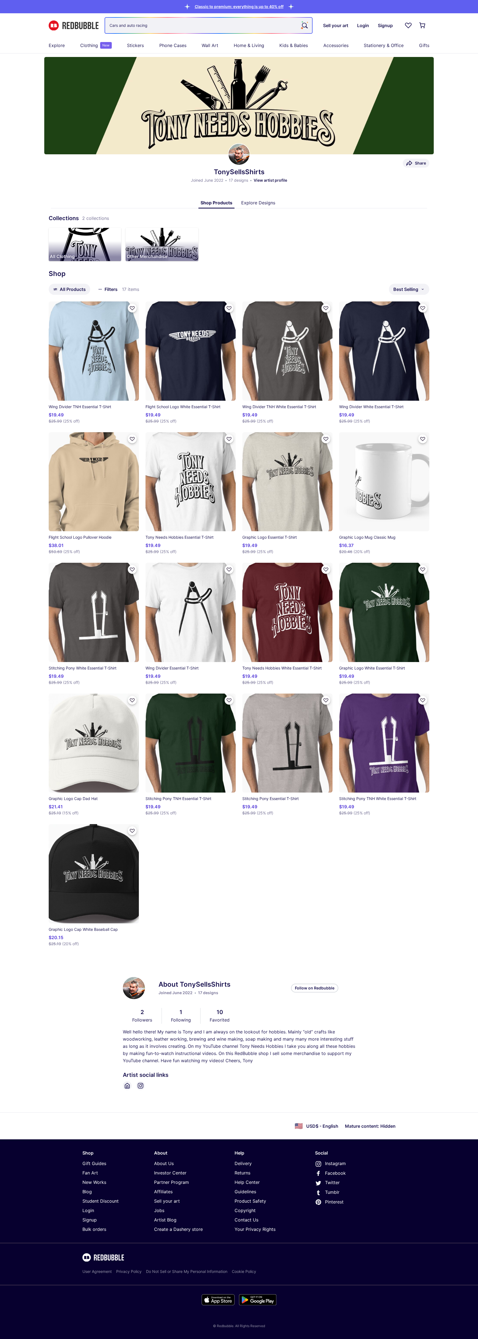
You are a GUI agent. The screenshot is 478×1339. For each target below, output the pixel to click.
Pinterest (334, 1202)
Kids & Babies (293, 45)
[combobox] (208, 25)
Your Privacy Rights (255, 1229)
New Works (94, 1182)
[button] (239, 6)
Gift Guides (94, 1163)
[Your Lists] (408, 25)
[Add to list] (132, 308)
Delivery (243, 1163)
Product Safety (250, 1201)
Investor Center (170, 1173)
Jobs (159, 1210)
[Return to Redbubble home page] (73, 25)
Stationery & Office (384, 45)
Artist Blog (165, 1220)
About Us (164, 1163)
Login (88, 1210)
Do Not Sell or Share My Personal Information (186, 1271)
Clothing (95, 45)
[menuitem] (57, 45)
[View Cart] (422, 25)
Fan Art (90, 1173)
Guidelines (245, 1191)
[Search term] (304, 25)
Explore (57, 45)
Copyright (245, 1210)
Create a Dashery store (178, 1229)
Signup (89, 1220)
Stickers (135, 45)
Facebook (335, 1173)
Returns (242, 1173)
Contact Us (246, 1220)
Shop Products (216, 202)
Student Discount (100, 1201)
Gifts (424, 45)
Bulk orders (94, 1229)
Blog (87, 1191)
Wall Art (210, 45)
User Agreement (97, 1271)
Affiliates (163, 1191)
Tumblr (332, 1192)
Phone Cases (172, 45)
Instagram (335, 1163)
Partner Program (171, 1182)
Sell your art (167, 1201)
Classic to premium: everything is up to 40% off (239, 6)
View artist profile (270, 180)
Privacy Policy (129, 1271)
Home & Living (249, 45)
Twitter (332, 1182)
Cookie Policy (244, 1271)
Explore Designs (258, 202)
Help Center (247, 1182)
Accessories (336, 45)
